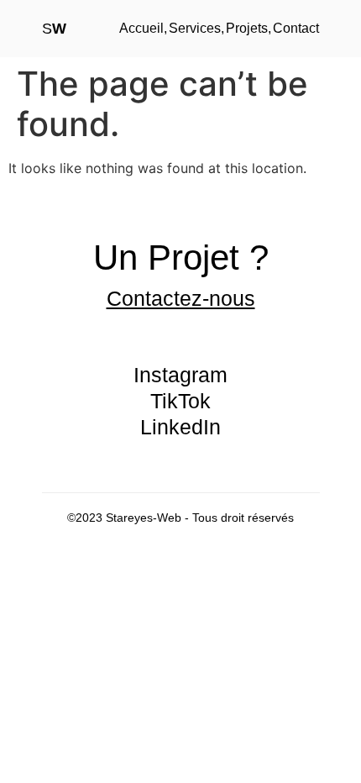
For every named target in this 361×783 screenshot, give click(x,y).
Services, (196, 28)
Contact (296, 28)
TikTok (180, 401)
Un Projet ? (181, 257)
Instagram (180, 374)
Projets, (248, 28)
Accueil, (143, 28)
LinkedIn (180, 427)
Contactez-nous (181, 298)
